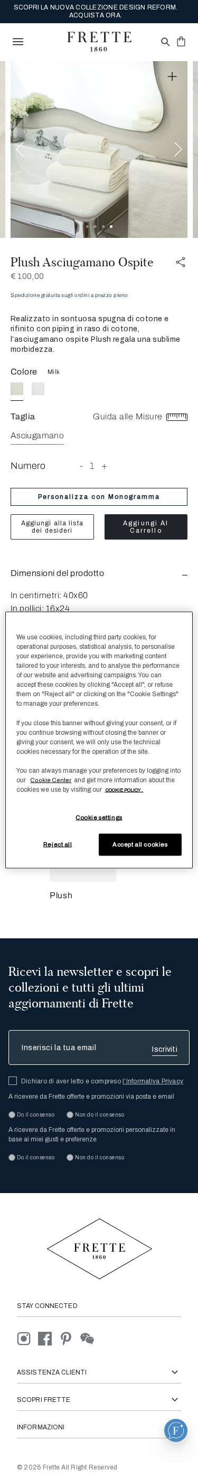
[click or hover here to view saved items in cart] (181, 41)
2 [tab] (95, 226)
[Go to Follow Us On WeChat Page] (90, 1338)
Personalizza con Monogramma (99, 497)
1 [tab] (87, 226)
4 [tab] (111, 226)
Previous (20, 149)
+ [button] (104, 465)
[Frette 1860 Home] (99, 41)
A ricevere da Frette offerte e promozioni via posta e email (91, 1096)
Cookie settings (99, 817)
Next (178, 149)
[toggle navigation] (18, 41)
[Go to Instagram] (27, 1338)
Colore (24, 371)
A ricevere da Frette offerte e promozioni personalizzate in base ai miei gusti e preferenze (91, 1134)
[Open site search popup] (164, 42)
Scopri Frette (44, 1400)
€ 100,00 (27, 276)
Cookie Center (50, 779)
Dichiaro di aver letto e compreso (102, 1081)
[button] (99, 573)
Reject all (57, 844)
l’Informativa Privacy (152, 1081)
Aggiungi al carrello (145, 527)
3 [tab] (103, 226)
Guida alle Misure (129, 416)
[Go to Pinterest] (69, 1338)
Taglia (23, 416)
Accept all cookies (139, 844)
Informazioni (40, 1427)
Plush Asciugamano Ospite (82, 262)
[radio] (38, 388)
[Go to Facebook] (48, 1338)
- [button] (81, 465)
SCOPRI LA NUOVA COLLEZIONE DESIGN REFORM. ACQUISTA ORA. (96, 11)
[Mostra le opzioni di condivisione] (181, 262)
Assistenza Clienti (52, 1372)
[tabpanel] (99, 149)
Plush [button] (61, 895)
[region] (99, 740)
